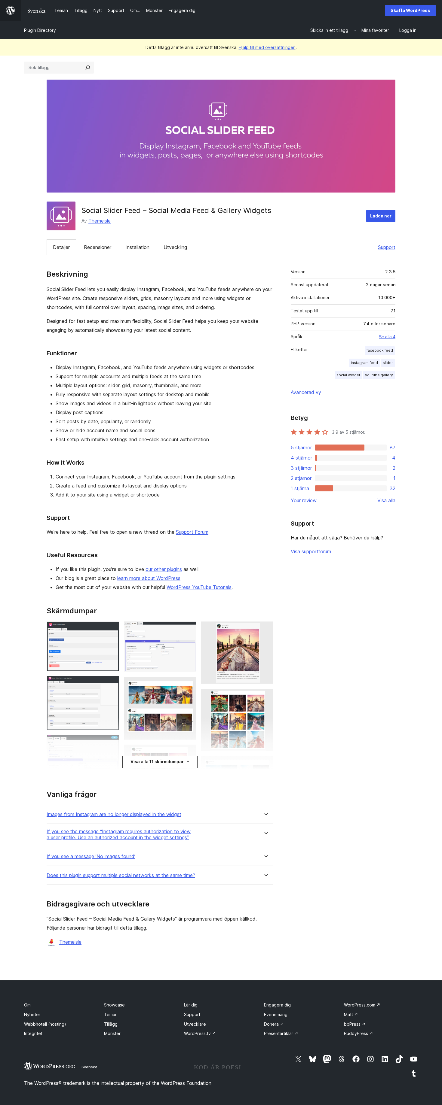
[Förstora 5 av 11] (188, 630)
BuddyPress (358, 1033)
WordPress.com (362, 1004)
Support (386, 247)
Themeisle (99, 221)
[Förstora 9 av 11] (265, 630)
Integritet (33, 1033)
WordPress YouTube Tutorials (199, 587)
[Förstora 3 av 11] (111, 743)
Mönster (112, 1033)
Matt (351, 1014)
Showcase (114, 1004)
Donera (274, 1024)
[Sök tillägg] (88, 68)
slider (388, 362)
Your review (304, 500)
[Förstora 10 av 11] (265, 697)
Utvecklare (195, 1024)
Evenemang (275, 1014)
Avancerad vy (306, 392)
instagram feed (364, 362)
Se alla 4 (387, 336)
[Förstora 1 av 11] (111, 630)
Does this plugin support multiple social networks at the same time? (121, 875)
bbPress (355, 1024)
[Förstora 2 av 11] (111, 684)
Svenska (89, 1066)
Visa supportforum (311, 551)
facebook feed (380, 350)
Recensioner (97, 247)
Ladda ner (380, 215)
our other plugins (164, 569)
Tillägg (111, 1024)
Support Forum (192, 532)
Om (27, 1004)
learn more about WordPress (148, 578)
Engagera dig (277, 1004)
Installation (137, 247)
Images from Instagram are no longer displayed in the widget (114, 814)
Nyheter (32, 1014)
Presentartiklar (281, 1033)
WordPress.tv (200, 1033)
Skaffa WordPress (410, 10)
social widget (348, 375)
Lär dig (191, 1004)
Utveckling (175, 247)
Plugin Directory (40, 30)
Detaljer (61, 247)
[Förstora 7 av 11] (188, 753)
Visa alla (386, 500)
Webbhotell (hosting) (45, 1024)
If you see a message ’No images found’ (91, 856)
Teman (111, 1014)
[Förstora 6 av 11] (188, 685)
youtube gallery (379, 375)
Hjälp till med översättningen (267, 47)
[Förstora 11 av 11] (265, 764)
